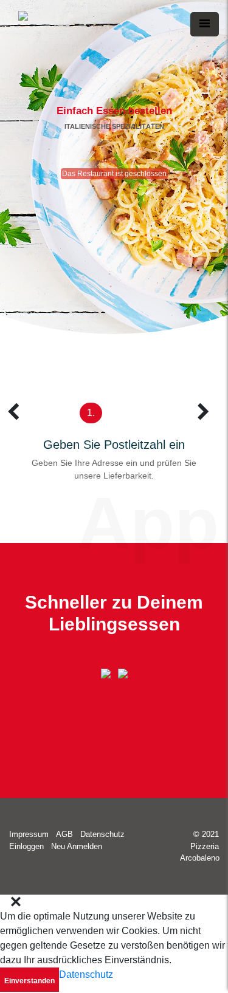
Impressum (29, 834)
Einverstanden (29, 981)
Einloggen (26, 846)
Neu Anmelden (76, 846)
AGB (64, 834)
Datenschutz (102, 834)
